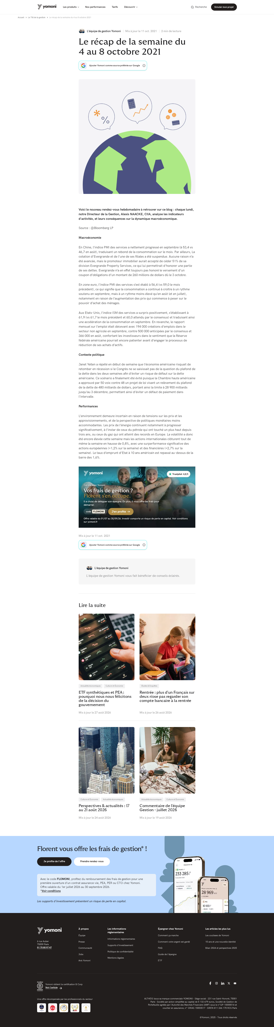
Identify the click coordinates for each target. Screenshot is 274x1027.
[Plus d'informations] (144, 65)
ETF (160, 960)
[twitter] (229, 983)
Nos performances (95, 7)
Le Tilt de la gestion (36, 17)
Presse (81, 941)
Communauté (85, 948)
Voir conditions (51, 891)
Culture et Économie (114, 686)
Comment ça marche (168, 935)
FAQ (160, 948)
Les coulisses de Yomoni (217, 935)
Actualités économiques (91, 686)
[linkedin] (223, 983)
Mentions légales (116, 957)
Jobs (80, 954)
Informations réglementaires (121, 939)
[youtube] (235, 983)
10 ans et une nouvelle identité (220, 941)
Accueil (21, 17)
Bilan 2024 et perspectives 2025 (221, 948)
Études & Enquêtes (149, 686)
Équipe (81, 935)
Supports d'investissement (120, 945)
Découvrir (129, 7)
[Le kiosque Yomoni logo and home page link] (47, 7)
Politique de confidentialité (120, 951)
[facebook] (210, 983)
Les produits (70, 7)
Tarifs (115, 7)
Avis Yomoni (84, 960)
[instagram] (216, 983)
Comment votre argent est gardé (174, 941)
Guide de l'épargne (167, 954)
